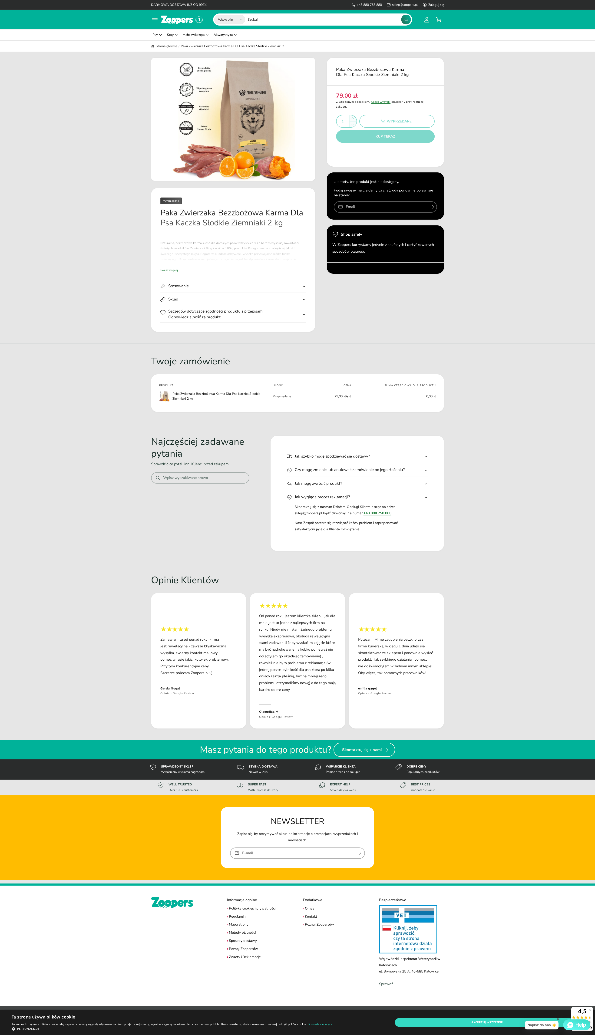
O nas (309, 908)
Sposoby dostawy (243, 940)
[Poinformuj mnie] (432, 207)
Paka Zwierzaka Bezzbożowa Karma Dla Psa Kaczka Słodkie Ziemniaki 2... (233, 46)
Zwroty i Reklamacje (245, 957)
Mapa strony (238, 924)
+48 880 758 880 (369, 5)
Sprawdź (386, 984)
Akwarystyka (223, 35)
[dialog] (297, 1022)
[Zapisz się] (359, 853)
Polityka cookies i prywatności (252, 908)
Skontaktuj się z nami (362, 749)
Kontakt (311, 916)
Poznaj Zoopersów (243, 948)
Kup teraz (385, 136)
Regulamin (237, 916)
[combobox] (329, 19)
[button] (155, 19)
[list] (297, 660)
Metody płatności (242, 932)
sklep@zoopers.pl (404, 5)
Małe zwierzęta (194, 35)
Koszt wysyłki (380, 102)
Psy (155, 35)
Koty (170, 35)
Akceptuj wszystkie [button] (487, 1022)
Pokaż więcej (169, 270)
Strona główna (166, 46)
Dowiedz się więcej (320, 1024)
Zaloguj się (436, 5)
